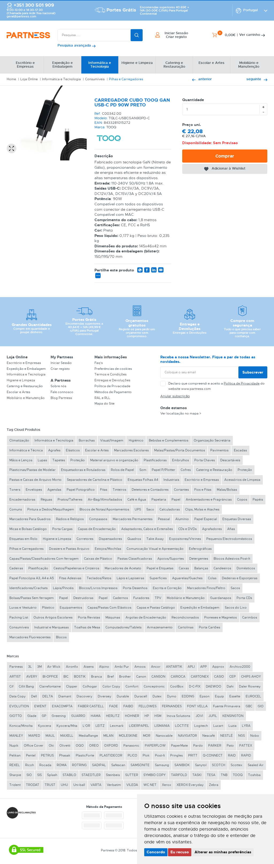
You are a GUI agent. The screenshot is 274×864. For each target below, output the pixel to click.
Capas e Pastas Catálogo (156, 607)
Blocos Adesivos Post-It (232, 558)
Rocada (45, 765)
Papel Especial (205, 519)
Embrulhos (180, 460)
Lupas (42, 460)
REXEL (14, 765)
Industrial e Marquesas (51, 627)
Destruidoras (83, 598)
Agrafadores (212, 529)
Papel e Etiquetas (160, 568)
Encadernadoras (22, 499)
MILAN (108, 736)
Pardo (198, 745)
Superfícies (158, 578)
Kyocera (44, 726)
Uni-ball (79, 785)
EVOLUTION (19, 706)
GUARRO (78, 716)
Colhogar (90, 686)
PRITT (192, 755)
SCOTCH (218, 765)
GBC (249, 706)
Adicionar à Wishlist (228, 168)
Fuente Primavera (226, 706)
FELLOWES (148, 706)
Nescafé (208, 736)
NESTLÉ (226, 736)
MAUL (50, 736)
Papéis (258, 499)
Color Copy (111, 686)
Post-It (160, 755)
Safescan (118, 765)
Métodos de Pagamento (113, 392)
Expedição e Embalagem (26, 369)
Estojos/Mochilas (108, 549)
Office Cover (33, 745)
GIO (261, 706)
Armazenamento (160, 627)
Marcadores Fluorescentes (30, 637)
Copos (242, 499)
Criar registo (60, 369)
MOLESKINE (128, 736)
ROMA (62, 765)
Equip (219, 696)
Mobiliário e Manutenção (26, 398)
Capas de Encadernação (97, 529)
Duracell (140, 696)
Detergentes (198, 558)
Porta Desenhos (135, 588)
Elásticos (73, 450)
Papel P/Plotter (163, 470)
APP (203, 667)
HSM (157, 716)
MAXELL (66, 736)
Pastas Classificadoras (134, 558)
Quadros (134, 539)
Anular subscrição (175, 396)
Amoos (140, 667)
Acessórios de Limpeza (242, 480)
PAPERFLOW (155, 745)
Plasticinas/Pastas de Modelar (32, 470)
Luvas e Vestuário (23, 607)
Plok (146, 755)
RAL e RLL (102, 398)
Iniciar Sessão (61, 363)
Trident (15, 785)
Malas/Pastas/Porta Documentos (179, 450)
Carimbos (249, 617)
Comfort (131, 686)
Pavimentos (219, 450)
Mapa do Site (104, 403)
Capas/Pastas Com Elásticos (109, 607)
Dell (34, 696)
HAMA (96, 716)
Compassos (98, 519)
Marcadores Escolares (131, 450)
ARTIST (15, 676)
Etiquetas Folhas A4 (143, 480)
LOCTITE (182, 726)
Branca (96, 676)
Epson (205, 696)
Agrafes (54, 450)
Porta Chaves (204, 460)
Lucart (218, 726)
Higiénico (136, 440)
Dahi (230, 686)
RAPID (246, 755)
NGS (241, 736)
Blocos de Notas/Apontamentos (104, 509)
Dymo (171, 696)
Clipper (71, 686)
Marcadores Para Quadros (30, 519)
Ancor (156, 667)
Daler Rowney (250, 686)
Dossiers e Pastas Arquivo (69, 549)
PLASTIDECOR (111, 755)
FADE (113, 706)
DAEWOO (213, 686)
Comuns (15, 509)
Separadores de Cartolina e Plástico (94, 480)
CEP (232, 676)
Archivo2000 (240, 667)
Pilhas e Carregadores (126, 79)
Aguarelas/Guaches (187, 578)
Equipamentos (71, 607)
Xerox (166, 785)
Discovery (84, 696)
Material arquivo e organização (114, 460)
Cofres (186, 470)
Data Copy (17, 696)
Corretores (85, 539)
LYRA (246, 726)
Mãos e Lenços (20, 460)
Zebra (213, 785)
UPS (138, 509)
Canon (141, 676)
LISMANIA (162, 726)
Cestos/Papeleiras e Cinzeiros (76, 568)
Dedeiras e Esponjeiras (239, 578)
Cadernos (120, 598)
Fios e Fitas (202, 489)
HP (146, 716)
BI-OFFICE (50, 676)
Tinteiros (119, 489)
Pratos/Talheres (70, 499)
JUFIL (212, 716)
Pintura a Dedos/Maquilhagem (50, 509)
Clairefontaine (50, 686)
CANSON (158, 676)
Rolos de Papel (122, 470)
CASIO (219, 676)
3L (30, 667)
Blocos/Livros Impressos (98, 588)
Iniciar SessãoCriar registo (176, 35)
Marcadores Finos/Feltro (206, 588)
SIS (39, 775)
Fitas (103, 489)
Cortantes (181, 489)
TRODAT (32, 785)
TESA (211, 775)
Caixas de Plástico (98, 558)
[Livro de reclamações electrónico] (21, 813)
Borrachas (87, 440)
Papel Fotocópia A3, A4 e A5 (31, 578)
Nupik (13, 745)
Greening (59, 716)
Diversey (104, 696)
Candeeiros (222, 568)
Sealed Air (256, 765)
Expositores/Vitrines (185, 539)
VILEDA (132, 785)
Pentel (31, 755)
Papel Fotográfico (81, 489)
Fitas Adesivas (70, 578)
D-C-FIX (194, 686)
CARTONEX (200, 676)
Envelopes (34, 489)
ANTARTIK (174, 667)
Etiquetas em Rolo (23, 539)
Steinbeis (113, 775)
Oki (51, 745)
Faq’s (98, 363)
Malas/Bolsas (227, 489)
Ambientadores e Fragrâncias (209, 499)
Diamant (64, 696)
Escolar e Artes (18, 392)
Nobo (254, 736)
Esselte (234, 696)
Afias (231, 529)
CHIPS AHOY (251, 676)
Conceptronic (154, 686)
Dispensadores (110, 539)
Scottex (236, 765)
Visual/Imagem (111, 440)
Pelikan (15, 755)
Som (142, 470)
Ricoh (29, 765)
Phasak (64, 755)
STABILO (69, 775)
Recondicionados (185, 617)
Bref (110, 676)
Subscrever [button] (252, 372)
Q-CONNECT (213, 755)
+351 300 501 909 (34, 5)
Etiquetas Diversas (236, 519)
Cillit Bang (26, 686)
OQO (80, 745)
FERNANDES (172, 706)
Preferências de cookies (113, 369)
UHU (64, 785)
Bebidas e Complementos (168, 440)
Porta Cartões (209, 627)
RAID (232, 755)
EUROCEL (253, 696)
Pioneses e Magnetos (220, 617)
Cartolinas (185, 627)
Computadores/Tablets (123, 627)
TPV (158, 598)
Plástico (48, 607)
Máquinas (112, 617)
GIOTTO (15, 716)
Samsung (162, 765)
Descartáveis (230, 460)
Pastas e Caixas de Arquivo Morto (35, 480)
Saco (150, 509)
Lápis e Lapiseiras (130, 578)
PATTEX (245, 745)
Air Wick (53, 667)
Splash (52, 775)
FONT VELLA (197, 706)
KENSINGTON (232, 716)
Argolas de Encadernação (145, 617)
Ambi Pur (122, 667)
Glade (31, 716)
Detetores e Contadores (150, 489)
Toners (14, 489)
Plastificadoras (155, 460)
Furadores (141, 598)
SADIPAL (99, 765)
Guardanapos (220, 598)
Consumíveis (95, 79)
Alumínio (182, 519)
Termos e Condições (110, 374)
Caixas (184, 568)
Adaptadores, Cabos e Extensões (147, 529)
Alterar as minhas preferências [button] (223, 852)
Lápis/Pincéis (63, 588)
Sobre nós (58, 386)
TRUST (50, 785)
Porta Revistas (89, 617)
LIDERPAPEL (139, 726)
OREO (94, 745)
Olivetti (64, 745)
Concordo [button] (156, 852)
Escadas (240, 450)
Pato (230, 745)
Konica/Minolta (21, 726)
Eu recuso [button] (179, 852)
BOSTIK (80, 676)
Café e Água (136, 499)
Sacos (235, 588)
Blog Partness (61, 398)
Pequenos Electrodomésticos (229, 539)
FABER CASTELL (91, 706)
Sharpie (15, 775)
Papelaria (158, 499)
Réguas (46, 499)
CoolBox (177, 686)
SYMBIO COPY (154, 775)
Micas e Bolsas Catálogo (28, 529)
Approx (218, 667)
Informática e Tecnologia (61, 79)
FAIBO (128, 706)
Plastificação (38, 568)
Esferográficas (200, 549)
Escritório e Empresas (24, 363)
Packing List (18, 617)
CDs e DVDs (187, 529)
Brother (125, 676)
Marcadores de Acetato (123, 568)
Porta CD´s (244, 598)
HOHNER (132, 716)
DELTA (47, 696)
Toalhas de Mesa (87, 627)
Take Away (155, 539)
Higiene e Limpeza (21, 380)
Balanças (201, 568)
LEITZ (100, 726)
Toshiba (254, 775)
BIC (65, 676)
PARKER (214, 745)
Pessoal (164, 519)
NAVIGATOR (187, 736)
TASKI (196, 775)
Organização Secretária (212, 440)
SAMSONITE (140, 765)
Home (11, 79)
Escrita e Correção (167, 588)
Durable (123, 696)
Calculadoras (169, 509)
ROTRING (79, 765)
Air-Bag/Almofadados (105, 499)
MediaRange (88, 736)
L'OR (86, 726)
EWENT (40, 706)
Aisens (88, 667)
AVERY (31, 676)
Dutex (157, 696)
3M (39, 667)
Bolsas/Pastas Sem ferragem (31, 598)
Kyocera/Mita (66, 726)
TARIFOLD (179, 775)
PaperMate (179, 745)
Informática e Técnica (26, 450)
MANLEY (16, 736)
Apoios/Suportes (170, 558)
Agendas (54, 489)
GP (44, 716)
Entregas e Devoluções (112, 380)
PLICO (132, 755)
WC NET (150, 785)
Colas (212, 578)
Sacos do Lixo (236, 607)
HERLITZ (113, 716)
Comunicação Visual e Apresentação (155, 549)
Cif (11, 686)
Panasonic (131, 745)
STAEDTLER (91, 775)
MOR (146, 736)
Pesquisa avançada (75, 45)
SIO (29, 775)
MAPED (34, 736)
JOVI (199, 716)
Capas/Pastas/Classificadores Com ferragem (44, 558)
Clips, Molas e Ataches (202, 509)
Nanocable (164, 736)
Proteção (77, 460)
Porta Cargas (62, 529)
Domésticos (246, 568)
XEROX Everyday (190, 785)
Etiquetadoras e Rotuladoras (83, 470)
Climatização (19, 440)
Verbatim (114, 785)
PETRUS (47, 755)
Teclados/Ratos (99, 578)
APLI (191, 667)
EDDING (188, 696)
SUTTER (131, 775)
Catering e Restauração (25, 386)
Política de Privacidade (112, 386)
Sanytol (201, 765)
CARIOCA (178, 676)
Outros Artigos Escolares (53, 617)
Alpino (104, 667)
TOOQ (238, 775)
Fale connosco (62, 392)
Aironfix (72, 667)
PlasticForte (85, 755)
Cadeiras (16, 568)
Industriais (171, 480)
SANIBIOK (182, 765)
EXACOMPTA (62, 706)
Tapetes (58, 460)
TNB (224, 775)
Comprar (224, 156)
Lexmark (117, 726)
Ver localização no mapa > (180, 413)
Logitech (201, 726)
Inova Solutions (178, 716)
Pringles (176, 755)
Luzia (233, 726)
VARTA (95, 785)
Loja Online (29, 79)
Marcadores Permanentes (133, 519)
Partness (16, 667)
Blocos (61, 637)
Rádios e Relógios (70, 519)
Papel (176, 499)
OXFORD (111, 745)
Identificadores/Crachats (28, 588)
